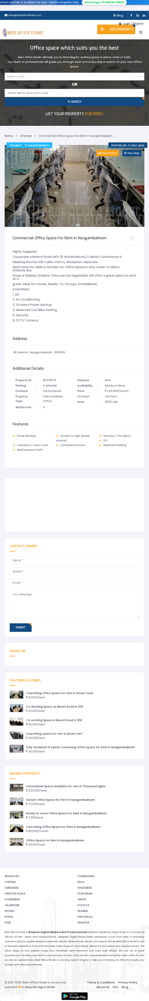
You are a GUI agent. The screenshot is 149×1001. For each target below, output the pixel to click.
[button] (74, 76)
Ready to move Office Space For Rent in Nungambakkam (66, 813)
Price (80, 391)
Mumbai (82, 911)
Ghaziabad (84, 888)
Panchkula (85, 917)
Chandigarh (85, 876)
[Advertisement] (74, 505)
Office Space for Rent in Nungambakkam (55, 840)
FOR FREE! (74, 114)
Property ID (23, 380)
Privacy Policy (127, 982)
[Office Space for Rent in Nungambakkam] (16, 842)
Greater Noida (15, 893)
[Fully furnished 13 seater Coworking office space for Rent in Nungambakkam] (16, 749)
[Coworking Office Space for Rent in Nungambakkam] (16, 828)
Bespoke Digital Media (40, 987)
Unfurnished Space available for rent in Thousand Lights (66, 786)
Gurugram (84, 893)
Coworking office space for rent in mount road (59, 693)
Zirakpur (83, 922)
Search (75, 102)
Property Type (22, 398)
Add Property (121, 29)
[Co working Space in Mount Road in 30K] (16, 722)
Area (80, 402)
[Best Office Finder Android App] (74, 996)
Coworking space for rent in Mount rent (54, 734)
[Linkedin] (144, 15)
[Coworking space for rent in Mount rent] (16, 735)
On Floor (83, 396)
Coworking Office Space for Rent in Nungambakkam (63, 827)
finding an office (116, 960)
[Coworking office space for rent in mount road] (16, 695)
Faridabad (12, 888)
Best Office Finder (35, 982)
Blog (120, 15)
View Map (132, 153)
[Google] (137, 15)
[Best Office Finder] (23, 33)
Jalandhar (12, 905)
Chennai (10, 882)
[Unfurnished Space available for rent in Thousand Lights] (16, 788)
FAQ (115, 987)
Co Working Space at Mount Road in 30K (54, 707)
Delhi (80, 882)
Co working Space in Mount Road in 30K (54, 720)
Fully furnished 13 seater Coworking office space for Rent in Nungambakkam (80, 747)
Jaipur (81, 899)
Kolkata (83, 905)
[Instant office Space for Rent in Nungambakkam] (16, 801)
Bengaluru (12, 876)
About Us (102, 987)
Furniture (22, 391)
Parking (21, 386)
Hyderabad (12, 899)
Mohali (10, 911)
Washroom (23, 407)
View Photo (109, 153)
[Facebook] (131, 15)
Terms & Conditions (101, 982)
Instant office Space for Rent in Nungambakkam (60, 800)
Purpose (83, 380)
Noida (9, 917)
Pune (8, 922)
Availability (85, 386)
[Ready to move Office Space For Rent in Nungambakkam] (16, 815)
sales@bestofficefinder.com (25, 15)
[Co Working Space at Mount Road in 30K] (16, 708)
